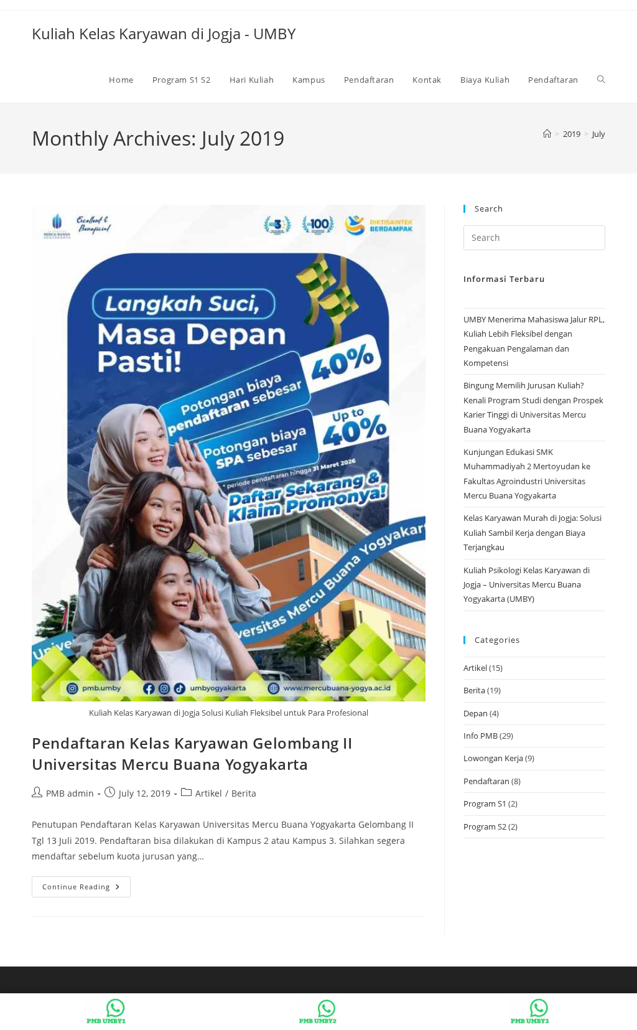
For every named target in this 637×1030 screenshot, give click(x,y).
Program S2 (484, 826)
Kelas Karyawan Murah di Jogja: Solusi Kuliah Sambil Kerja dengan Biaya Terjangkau (532, 532)
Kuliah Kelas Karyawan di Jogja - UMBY (163, 33)
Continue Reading (86, 889)
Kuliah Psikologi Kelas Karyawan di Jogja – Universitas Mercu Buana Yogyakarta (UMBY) (526, 584)
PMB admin (70, 793)
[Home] (547, 133)
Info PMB (480, 735)
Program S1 (484, 803)
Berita (243, 793)
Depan (475, 713)
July (598, 133)
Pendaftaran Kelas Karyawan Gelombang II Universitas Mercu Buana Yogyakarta (192, 753)
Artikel (208, 793)
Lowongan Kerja (493, 758)
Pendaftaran (486, 781)
